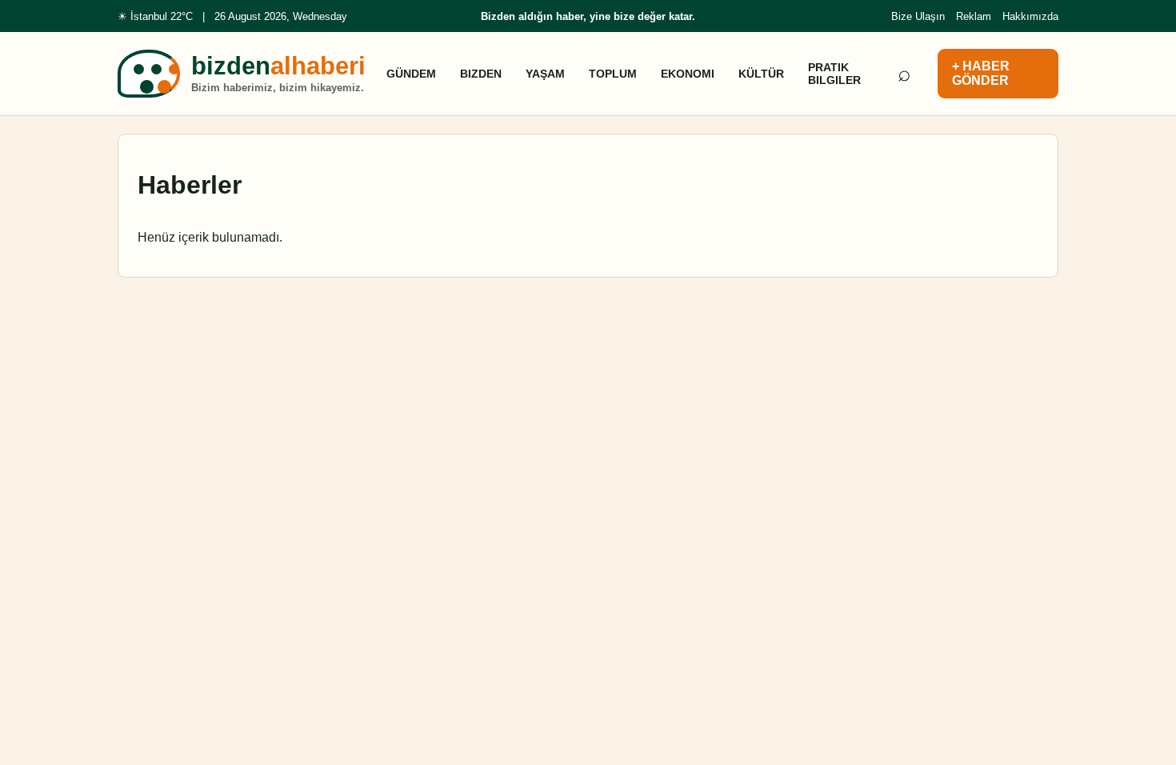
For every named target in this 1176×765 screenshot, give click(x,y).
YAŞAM (545, 73)
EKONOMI (687, 73)
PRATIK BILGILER (834, 73)
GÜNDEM (411, 73)
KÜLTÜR (761, 73)
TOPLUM (613, 73)
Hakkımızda (1030, 16)
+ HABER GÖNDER (981, 73)
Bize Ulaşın (918, 16)
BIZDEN (481, 73)
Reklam (973, 16)
